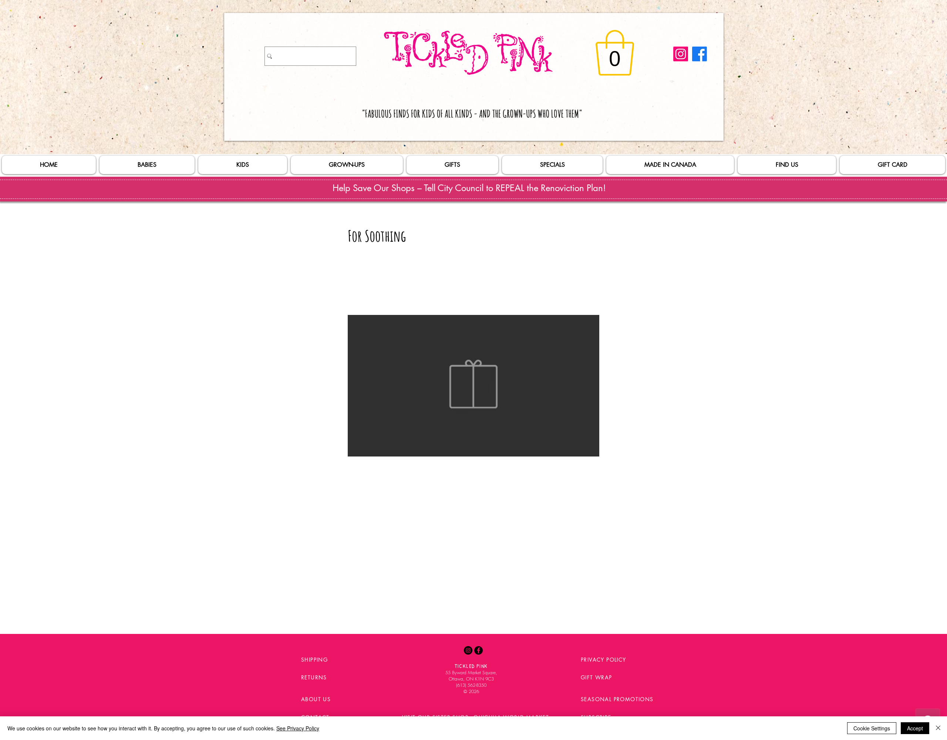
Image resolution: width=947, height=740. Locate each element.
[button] (615, 53)
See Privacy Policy (297, 728)
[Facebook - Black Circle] (478, 650)
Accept (915, 728)
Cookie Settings (871, 728)
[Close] (938, 728)
